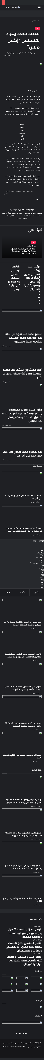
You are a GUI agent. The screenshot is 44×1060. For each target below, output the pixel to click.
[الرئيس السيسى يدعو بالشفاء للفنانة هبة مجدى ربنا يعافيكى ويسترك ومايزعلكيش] (22, 642)
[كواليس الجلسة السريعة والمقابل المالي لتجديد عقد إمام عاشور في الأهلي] (7, 992)
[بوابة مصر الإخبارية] (13, 7)
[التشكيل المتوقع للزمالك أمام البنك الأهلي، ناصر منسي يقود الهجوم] (36, 992)
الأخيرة (22, 592)
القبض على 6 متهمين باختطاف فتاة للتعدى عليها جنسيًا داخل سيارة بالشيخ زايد (23, 688)
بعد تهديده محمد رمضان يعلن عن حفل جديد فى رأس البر (23, 497)
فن (37, 28)
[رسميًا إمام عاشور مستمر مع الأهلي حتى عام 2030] (22, 743)
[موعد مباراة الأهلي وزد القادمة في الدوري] (22, 992)
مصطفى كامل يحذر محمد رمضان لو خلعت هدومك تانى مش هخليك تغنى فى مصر (24, 529)
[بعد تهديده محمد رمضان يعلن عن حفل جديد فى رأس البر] (22, 483)
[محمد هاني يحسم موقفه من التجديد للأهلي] (36, 986)
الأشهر (36, 592)
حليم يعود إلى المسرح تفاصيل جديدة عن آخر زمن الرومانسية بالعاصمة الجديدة (23, 251)
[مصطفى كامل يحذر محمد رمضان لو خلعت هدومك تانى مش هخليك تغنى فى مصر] (22, 515)
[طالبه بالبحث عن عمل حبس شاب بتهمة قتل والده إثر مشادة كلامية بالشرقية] (22, 708)
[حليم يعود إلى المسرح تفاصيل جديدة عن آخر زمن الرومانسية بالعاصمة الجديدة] (22, 610)
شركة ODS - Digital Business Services (16, 1047)
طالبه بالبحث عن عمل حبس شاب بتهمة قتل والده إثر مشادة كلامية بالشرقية (23, 724)
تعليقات (7, 592)
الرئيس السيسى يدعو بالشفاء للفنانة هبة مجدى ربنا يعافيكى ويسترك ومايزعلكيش (23, 655)
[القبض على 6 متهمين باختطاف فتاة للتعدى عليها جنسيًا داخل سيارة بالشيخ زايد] (22, 674)
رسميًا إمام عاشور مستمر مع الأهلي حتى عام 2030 (22, 756)
